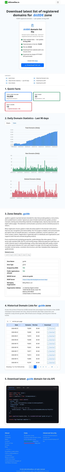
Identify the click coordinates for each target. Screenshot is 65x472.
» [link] (57, 367)
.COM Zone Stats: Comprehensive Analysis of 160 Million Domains (13, 461)
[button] (7, 325)
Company (8, 437)
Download (52, 328)
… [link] (48, 367)
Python (18, 387)
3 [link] (40, 367)
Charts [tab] (8, 123)
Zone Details (10, 83)
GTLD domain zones (30, 439)
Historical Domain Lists (41, 78)
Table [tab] (14, 123)
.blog (28, 255)
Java (28, 387)
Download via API (40, 80)
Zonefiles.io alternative (12, 451)
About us (7, 435)
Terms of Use (9, 443)
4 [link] (43, 367)
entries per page (17, 321)
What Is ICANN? (9, 457)
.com (7, 255)
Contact (7, 441)
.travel (24, 255)
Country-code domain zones (32, 437)
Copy (56, 387)
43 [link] (52, 367)
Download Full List (33, 65)
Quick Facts (10, 78)
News (6, 439)
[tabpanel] (32, 164)
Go (23, 387)
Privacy (7, 445)
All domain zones (29, 435)
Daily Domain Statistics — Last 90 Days (17, 80)
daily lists (31, 441)
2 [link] (37, 367)
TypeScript (11, 387)
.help (19, 255)
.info (15, 255)
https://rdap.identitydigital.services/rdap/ (35, 279)
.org (11, 255)
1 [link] (35, 367)
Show (36, 61)
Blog (6, 447)
